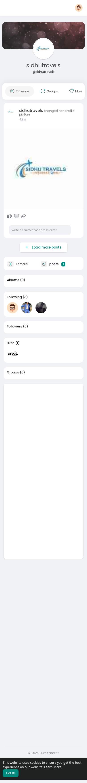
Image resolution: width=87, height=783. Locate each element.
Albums (13, 280)
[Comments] (16, 216)
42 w (22, 119)
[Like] (9, 216)
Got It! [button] (10, 773)
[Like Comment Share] (16, 216)
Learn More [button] (52, 767)
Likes (10, 343)
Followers (14, 326)
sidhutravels (43, 65)
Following (14, 297)
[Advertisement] (43, 427)
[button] (78, 8)
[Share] (23, 216)
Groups (13, 372)
